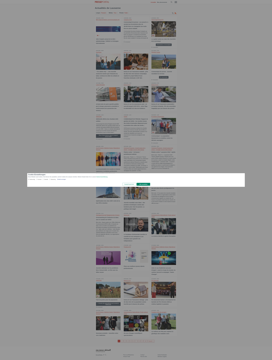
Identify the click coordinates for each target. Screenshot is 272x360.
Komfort (40, 179)
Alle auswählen (143, 184)
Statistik (46, 179)
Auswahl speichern (129, 184)
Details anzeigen (61, 179)
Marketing (53, 179)
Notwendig (32, 179)
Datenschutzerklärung (101, 176)
